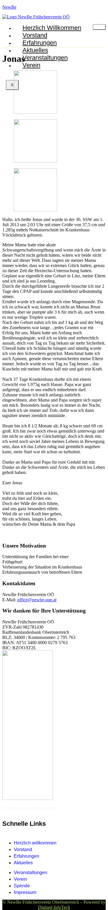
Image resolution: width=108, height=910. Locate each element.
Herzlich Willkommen (51, 27)
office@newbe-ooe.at (36, 599)
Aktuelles (35, 50)
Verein (31, 65)
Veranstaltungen (45, 57)
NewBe (9, 7)
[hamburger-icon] (99, 27)
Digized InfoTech (54, 907)
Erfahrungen (39, 42)
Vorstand (34, 35)
